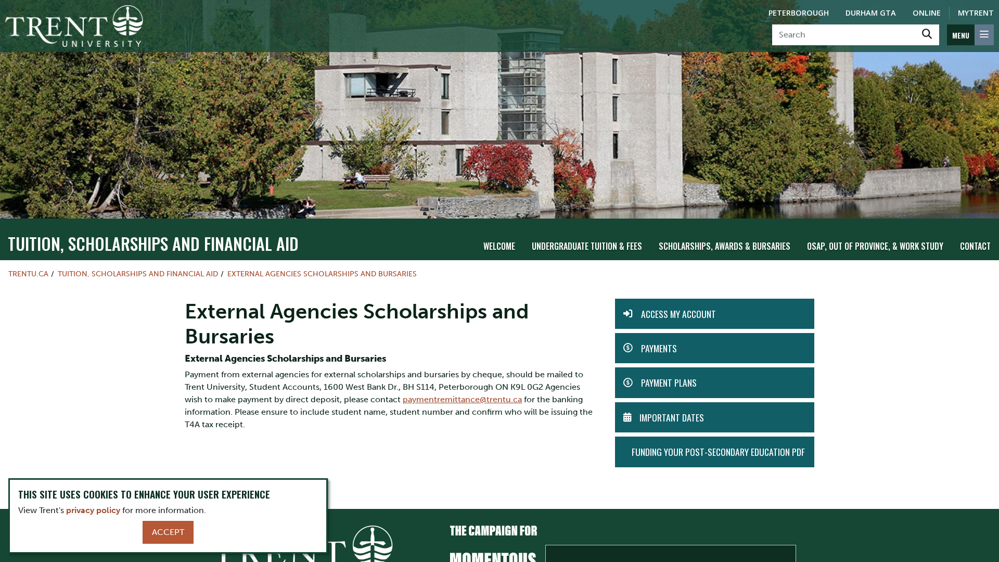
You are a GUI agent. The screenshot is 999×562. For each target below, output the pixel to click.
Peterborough (799, 13)
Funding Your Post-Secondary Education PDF (718, 451)
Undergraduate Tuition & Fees (587, 246)
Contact (975, 246)
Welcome (499, 246)
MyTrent (976, 13)
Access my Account (678, 314)
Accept (168, 532)
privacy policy (93, 510)
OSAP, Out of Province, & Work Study (875, 246)
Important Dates (671, 417)
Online (927, 13)
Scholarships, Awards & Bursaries (724, 246)
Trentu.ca (28, 273)
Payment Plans (669, 382)
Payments (659, 348)
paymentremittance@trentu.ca (462, 399)
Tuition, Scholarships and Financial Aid (153, 243)
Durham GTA (871, 13)
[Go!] (927, 34)
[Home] (74, 26)
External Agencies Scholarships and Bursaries (322, 273)
